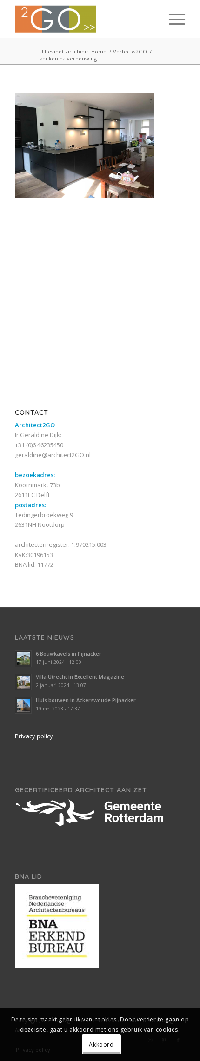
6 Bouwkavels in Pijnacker (68, 653)
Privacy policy (34, 736)
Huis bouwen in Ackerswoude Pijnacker (86, 699)
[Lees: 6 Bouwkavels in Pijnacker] (23, 658)
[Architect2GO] (83, 19)
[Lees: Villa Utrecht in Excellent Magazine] (23, 682)
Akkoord (101, 1044)
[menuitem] (172, 19)
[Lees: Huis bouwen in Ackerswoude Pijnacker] (23, 705)
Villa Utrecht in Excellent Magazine (80, 676)
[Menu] (172, 19)
